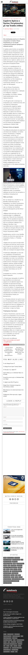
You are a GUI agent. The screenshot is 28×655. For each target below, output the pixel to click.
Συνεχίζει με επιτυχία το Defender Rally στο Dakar (13, 378)
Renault (20, 577)
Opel (9, 565)
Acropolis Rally (15, 573)
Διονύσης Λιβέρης (9, 28)
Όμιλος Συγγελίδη (7, 559)
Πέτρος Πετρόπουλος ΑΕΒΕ (18, 344)
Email (4, 420)
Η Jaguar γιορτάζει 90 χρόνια (10, 382)
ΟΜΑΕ (5, 557)
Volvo (16, 577)
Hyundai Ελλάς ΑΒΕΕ (16, 579)
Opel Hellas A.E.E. (7, 579)
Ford (22, 559)
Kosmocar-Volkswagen (16, 571)
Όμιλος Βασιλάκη (16, 559)
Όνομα (4, 417)
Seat (23, 579)
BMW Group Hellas (7, 561)
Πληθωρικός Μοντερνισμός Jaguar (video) (12, 395)
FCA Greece (17, 557)
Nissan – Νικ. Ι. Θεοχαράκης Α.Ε (10, 567)
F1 (10, 571)
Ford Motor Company (8, 563)
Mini (16, 575)
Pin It (5, 35)
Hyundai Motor (6, 575)
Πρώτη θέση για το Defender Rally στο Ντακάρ (13, 373)
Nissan (5, 565)
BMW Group (14, 561)
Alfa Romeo (19, 565)
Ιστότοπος (5, 424)
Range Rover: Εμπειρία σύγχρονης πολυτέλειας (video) (12, 386)
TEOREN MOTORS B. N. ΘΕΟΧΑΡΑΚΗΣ (11, 581)
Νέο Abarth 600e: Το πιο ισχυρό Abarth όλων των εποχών (19, 351)
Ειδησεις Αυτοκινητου (12, 18)
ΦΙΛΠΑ (12, 577)
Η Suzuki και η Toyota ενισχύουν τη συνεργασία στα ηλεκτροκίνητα (8, 352)
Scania (11, 344)
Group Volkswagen (7, 582)
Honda (8, 569)
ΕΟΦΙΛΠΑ (20, 567)
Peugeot (12, 575)
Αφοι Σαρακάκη (7, 577)
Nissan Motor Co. (7, 573)
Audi (19, 575)
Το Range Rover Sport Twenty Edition (12, 366)
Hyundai (15, 569)
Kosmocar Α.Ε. (10, 557)
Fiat (4, 569)
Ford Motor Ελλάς (20, 563)
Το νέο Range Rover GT (9, 363)
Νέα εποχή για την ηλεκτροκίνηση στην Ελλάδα (13, 390)
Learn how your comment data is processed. (14, 432)
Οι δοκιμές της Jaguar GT (9, 369)
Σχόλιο (5, 406)
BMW (14, 563)
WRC (11, 569)
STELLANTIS (13, 565)
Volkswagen (6, 571)
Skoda (19, 569)
